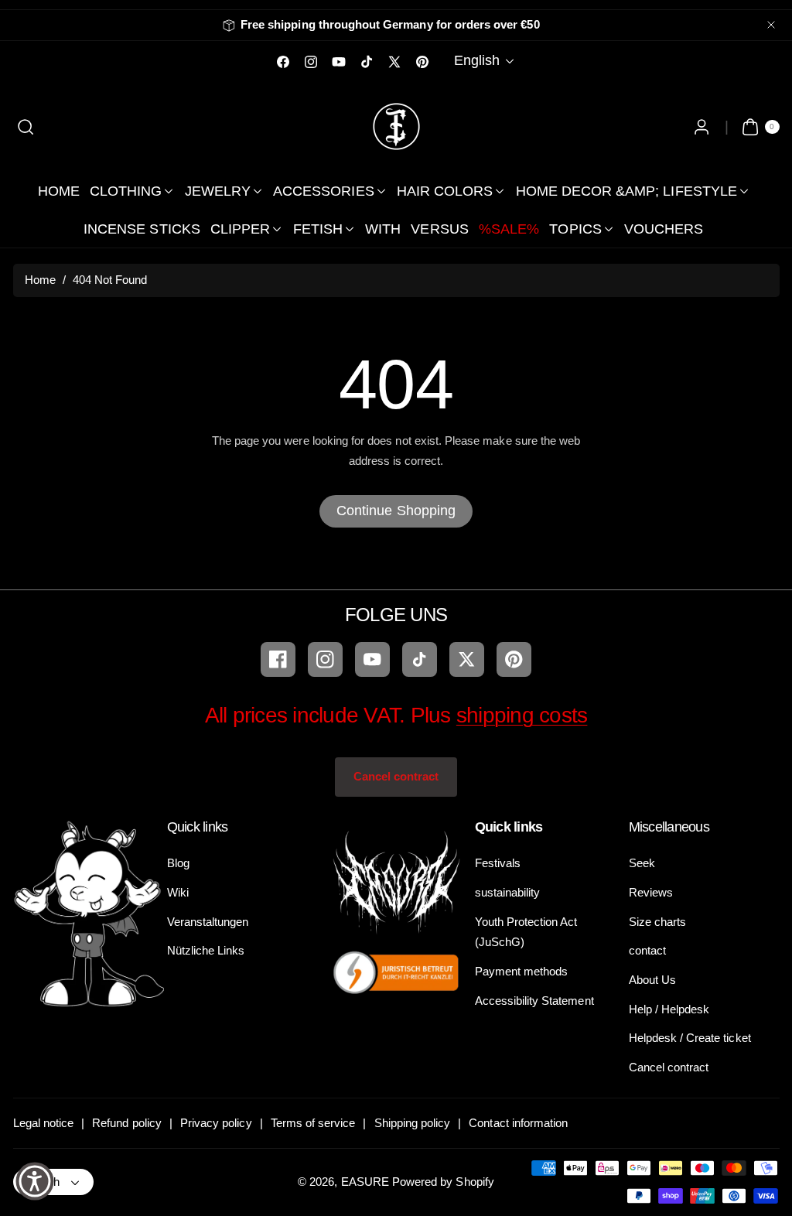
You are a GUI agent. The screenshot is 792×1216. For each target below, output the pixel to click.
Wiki (178, 892)
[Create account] (702, 126)
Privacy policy (216, 1122)
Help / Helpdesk (669, 1009)
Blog (178, 862)
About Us (652, 979)
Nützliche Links (206, 950)
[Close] (771, 25)
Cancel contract (396, 776)
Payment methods (521, 971)
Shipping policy (412, 1122)
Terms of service (313, 1122)
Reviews (651, 892)
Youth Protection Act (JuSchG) (526, 932)
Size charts (658, 921)
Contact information (518, 1122)
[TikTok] (419, 659)
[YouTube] (372, 659)
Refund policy (127, 1122)
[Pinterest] (514, 659)
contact (647, 950)
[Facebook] (278, 659)
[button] (26, 126)
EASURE (365, 1181)
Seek (642, 862)
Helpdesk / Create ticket (690, 1037)
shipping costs (522, 715)
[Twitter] (466, 659)
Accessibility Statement (534, 1000)
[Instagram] (325, 659)
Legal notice (43, 1122)
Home (40, 279)
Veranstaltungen (208, 921)
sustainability (508, 892)
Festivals (498, 862)
